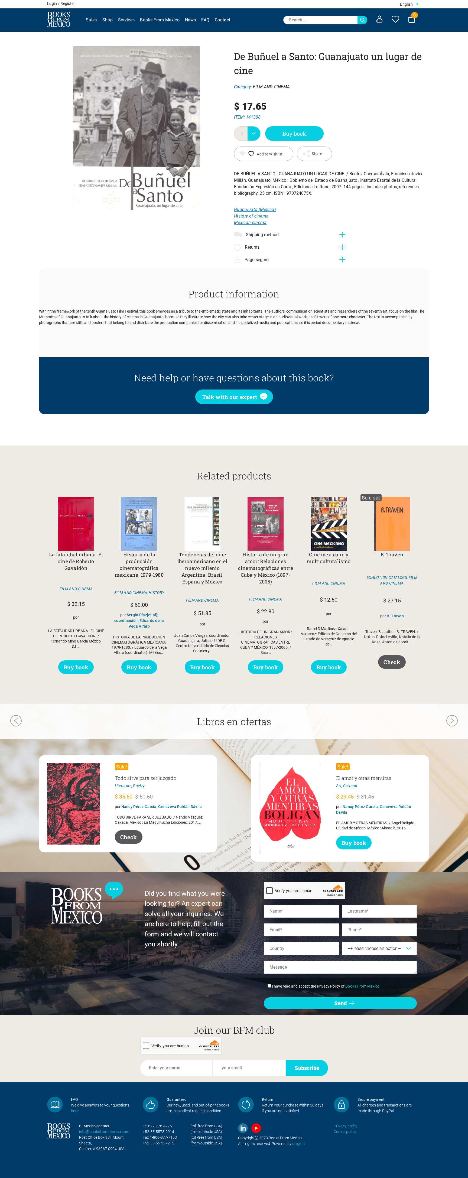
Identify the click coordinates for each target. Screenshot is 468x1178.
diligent (298, 1143)
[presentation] (16, 721)
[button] (409, 4)
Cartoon (350, 786)
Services (126, 19)
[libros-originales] (55, 1104)
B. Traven (395, 616)
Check (392, 662)
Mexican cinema (250, 222)
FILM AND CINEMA (271, 86)
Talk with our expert (229, 396)
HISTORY (156, 592)
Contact (222, 19)
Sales (91, 19)
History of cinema (251, 216)
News (190, 19)
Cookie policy (345, 1132)
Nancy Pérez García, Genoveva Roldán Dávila (161, 806)
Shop (107, 19)
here (75, 1111)
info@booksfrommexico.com (104, 1132)
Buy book (294, 133)
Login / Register (61, 3)
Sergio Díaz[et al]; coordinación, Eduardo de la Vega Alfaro (139, 620)
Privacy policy (346, 1126)
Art (339, 786)
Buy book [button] (76, 667)
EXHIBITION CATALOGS (387, 577)
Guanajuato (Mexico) (255, 209)
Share (317, 153)
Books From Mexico (159, 19)
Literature (123, 786)
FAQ (205, 19)
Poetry (139, 786)
